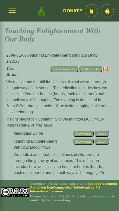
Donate (72, 11)
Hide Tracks (90, 69)
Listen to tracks (64, 69)
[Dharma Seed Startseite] (41, 11)
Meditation (23, 133)
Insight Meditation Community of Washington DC (48, 119)
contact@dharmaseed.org (50, 200)
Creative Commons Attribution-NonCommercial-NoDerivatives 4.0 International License (74, 187)
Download (83, 133)
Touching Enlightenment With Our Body (63, 55)
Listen (101, 133)
